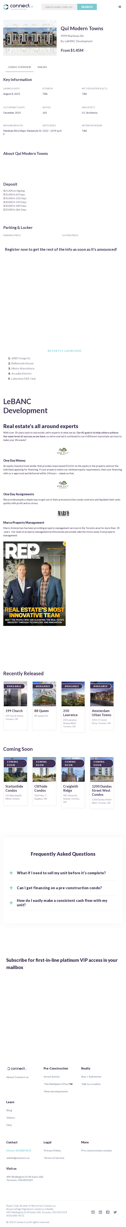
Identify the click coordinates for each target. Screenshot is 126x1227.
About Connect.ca (17, 1077)
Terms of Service (54, 1157)
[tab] (19, 67)
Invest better (52, 1076)
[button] (120, 7)
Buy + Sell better (91, 1076)
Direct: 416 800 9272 (18, 1150)
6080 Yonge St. (21, 358)
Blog (9, 1110)
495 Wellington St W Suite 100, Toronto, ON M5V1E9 (24, 1178)
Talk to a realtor (91, 1083)
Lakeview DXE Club (23, 378)
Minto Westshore (22, 368)
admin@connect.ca (17, 1157)
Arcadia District (21, 373)
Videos (10, 1117)
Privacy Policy (52, 1150)
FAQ (9, 1125)
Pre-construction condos (96, 1150)
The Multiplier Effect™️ (58, 1083)
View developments (56, 1091)
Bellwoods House (22, 363)
